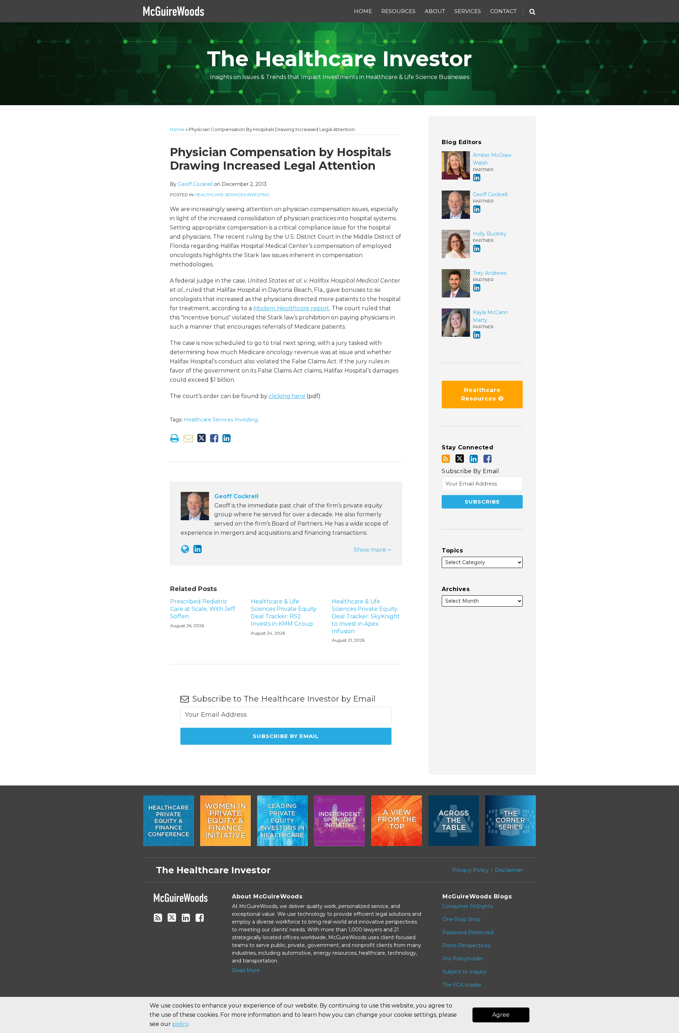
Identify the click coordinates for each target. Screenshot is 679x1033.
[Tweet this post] (201, 438)
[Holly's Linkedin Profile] (477, 248)
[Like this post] (214, 438)
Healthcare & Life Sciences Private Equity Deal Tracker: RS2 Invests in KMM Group (284, 612)
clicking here (287, 396)
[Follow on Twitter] (459, 459)
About (435, 11)
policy (180, 1024)
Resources (398, 11)
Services (467, 11)
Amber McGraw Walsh (492, 159)
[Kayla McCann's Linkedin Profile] (477, 335)
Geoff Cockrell (195, 184)
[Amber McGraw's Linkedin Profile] (477, 177)
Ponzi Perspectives (466, 945)
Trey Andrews (489, 273)
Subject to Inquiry (464, 972)
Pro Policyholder (462, 958)
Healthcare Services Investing (232, 194)
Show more (371, 549)
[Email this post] (188, 438)
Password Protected (467, 932)
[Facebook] (487, 459)
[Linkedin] (474, 459)
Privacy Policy (470, 870)
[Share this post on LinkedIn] (226, 438)
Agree (501, 1014)
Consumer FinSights (467, 906)
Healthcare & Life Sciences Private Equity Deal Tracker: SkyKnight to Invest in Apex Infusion (366, 616)
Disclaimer (509, 870)
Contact (503, 11)
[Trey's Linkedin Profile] (477, 288)
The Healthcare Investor (339, 59)
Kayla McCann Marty (490, 316)
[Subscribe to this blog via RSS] (446, 459)
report (291, 308)
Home (363, 11)
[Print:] (174, 438)
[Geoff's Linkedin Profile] (197, 549)
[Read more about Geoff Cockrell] (185, 549)
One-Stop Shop (461, 919)
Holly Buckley (489, 234)
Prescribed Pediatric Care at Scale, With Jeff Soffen (202, 609)
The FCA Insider (461, 985)
